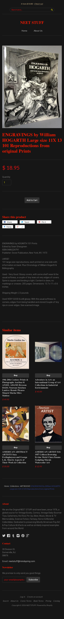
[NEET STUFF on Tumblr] (13, 536)
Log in (22, 597)
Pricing (48, 601)
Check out (38, 4)
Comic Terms (25, 601)
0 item (27, 4)
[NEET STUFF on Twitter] (4, 536)
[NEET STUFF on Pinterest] (23, 536)
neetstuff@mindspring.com (22, 561)
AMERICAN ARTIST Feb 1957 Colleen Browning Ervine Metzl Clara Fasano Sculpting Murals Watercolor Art (48, 457)
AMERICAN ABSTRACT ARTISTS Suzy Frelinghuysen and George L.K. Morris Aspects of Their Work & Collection (15, 457)
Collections (14, 486)
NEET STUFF (32, 22)
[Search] (52, 10)
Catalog (56, 601)
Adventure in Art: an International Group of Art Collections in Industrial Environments (48, 383)
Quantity (6, 177)
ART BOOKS (25, 486)
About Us (38, 31)
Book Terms (38, 601)
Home (24, 31)
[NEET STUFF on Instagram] (18, 536)
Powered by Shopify (44, 605)
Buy (15, 375)
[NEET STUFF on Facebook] (8, 536)
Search (5, 601)
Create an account (35, 597)
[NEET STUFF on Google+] (27, 536)
